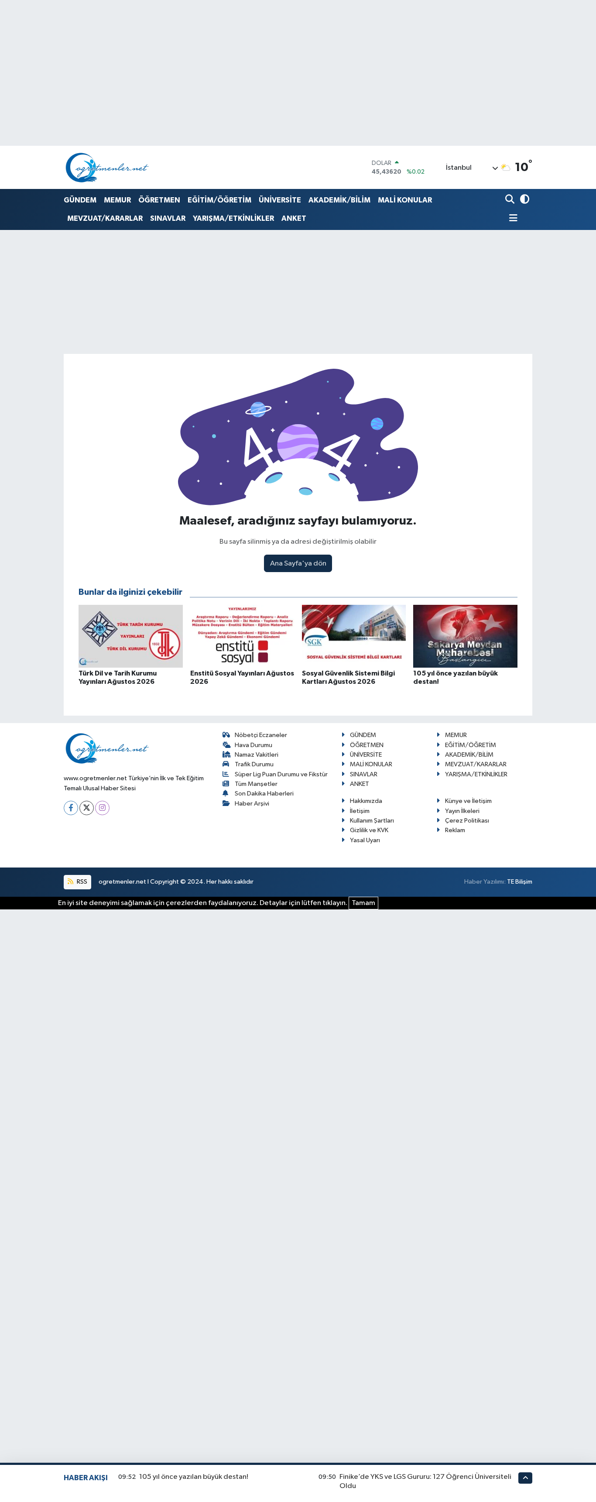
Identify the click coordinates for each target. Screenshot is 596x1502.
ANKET (293, 218)
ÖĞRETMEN (159, 200)
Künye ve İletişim (468, 801)
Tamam (363, 903)
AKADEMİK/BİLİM (339, 200)
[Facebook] (71, 808)
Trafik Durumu (254, 764)
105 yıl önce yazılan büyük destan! (193, 1477)
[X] (86, 808)
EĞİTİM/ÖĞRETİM (219, 200)
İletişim (360, 811)
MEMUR (117, 200)
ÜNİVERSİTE (280, 200)
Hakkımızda (366, 801)
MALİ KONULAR (405, 200)
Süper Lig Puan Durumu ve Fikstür (281, 774)
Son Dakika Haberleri (264, 793)
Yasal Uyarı (365, 840)
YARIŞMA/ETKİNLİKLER (233, 218)
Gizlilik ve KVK (369, 830)
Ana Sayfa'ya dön (298, 563)
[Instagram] (102, 808)
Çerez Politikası (467, 820)
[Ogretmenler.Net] (107, 167)
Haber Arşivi (252, 803)
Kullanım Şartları (372, 820)
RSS (81, 881)
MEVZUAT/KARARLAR (105, 218)
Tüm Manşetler (256, 784)
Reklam (455, 830)
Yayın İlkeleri (462, 811)
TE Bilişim (519, 881)
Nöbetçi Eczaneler (261, 735)
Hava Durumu (253, 745)
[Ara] (510, 200)
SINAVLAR (167, 218)
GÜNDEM (80, 200)
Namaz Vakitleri (256, 754)
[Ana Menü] (511, 218)
